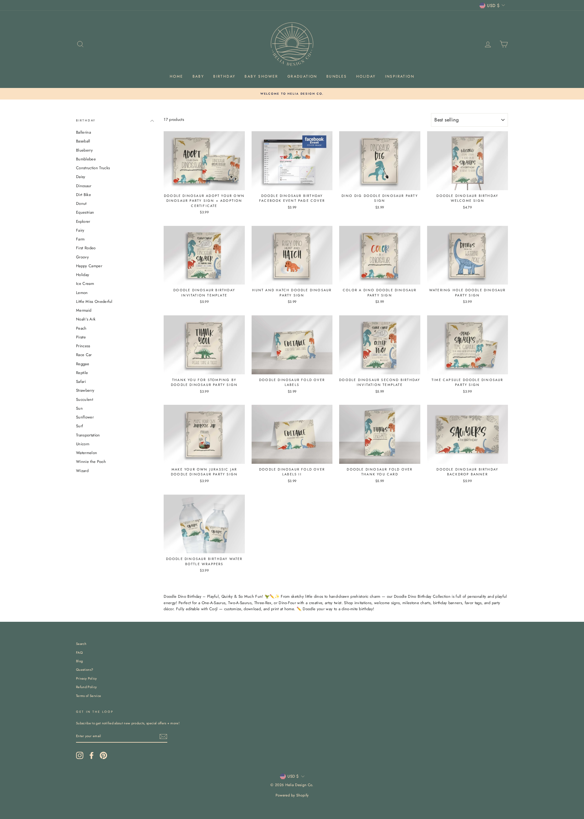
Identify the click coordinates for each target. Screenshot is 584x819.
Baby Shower (261, 76)
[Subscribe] (163, 736)
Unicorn (82, 443)
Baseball (83, 141)
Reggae (82, 363)
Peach (81, 328)
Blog (79, 661)
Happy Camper (89, 265)
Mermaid (83, 310)
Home (176, 76)
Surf (79, 426)
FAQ (79, 652)
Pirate (81, 337)
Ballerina (83, 132)
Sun (79, 408)
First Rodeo (86, 248)
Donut (81, 203)
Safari (81, 381)
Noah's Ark (86, 319)
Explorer (83, 221)
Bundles (336, 76)
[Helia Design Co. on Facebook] (91, 755)
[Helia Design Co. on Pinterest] (103, 755)
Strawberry (85, 390)
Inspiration (399, 76)
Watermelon (86, 453)
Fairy (80, 230)
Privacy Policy (86, 678)
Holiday (366, 76)
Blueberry (84, 150)
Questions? (84, 669)
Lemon (82, 292)
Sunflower (85, 417)
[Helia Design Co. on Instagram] (79, 755)
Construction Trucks (93, 168)
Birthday (224, 76)
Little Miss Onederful (94, 301)
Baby (198, 76)
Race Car (84, 355)
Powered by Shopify (292, 795)
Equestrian (85, 212)
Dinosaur (84, 185)
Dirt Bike (83, 194)
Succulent (84, 399)
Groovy (82, 257)
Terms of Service (88, 695)
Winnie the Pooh (91, 461)
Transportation (88, 435)
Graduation (302, 76)
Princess (83, 346)
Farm (80, 239)
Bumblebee (86, 159)
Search (81, 643)
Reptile (82, 372)
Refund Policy (86, 686)
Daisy (80, 177)
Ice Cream (85, 283)
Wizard (82, 470)
